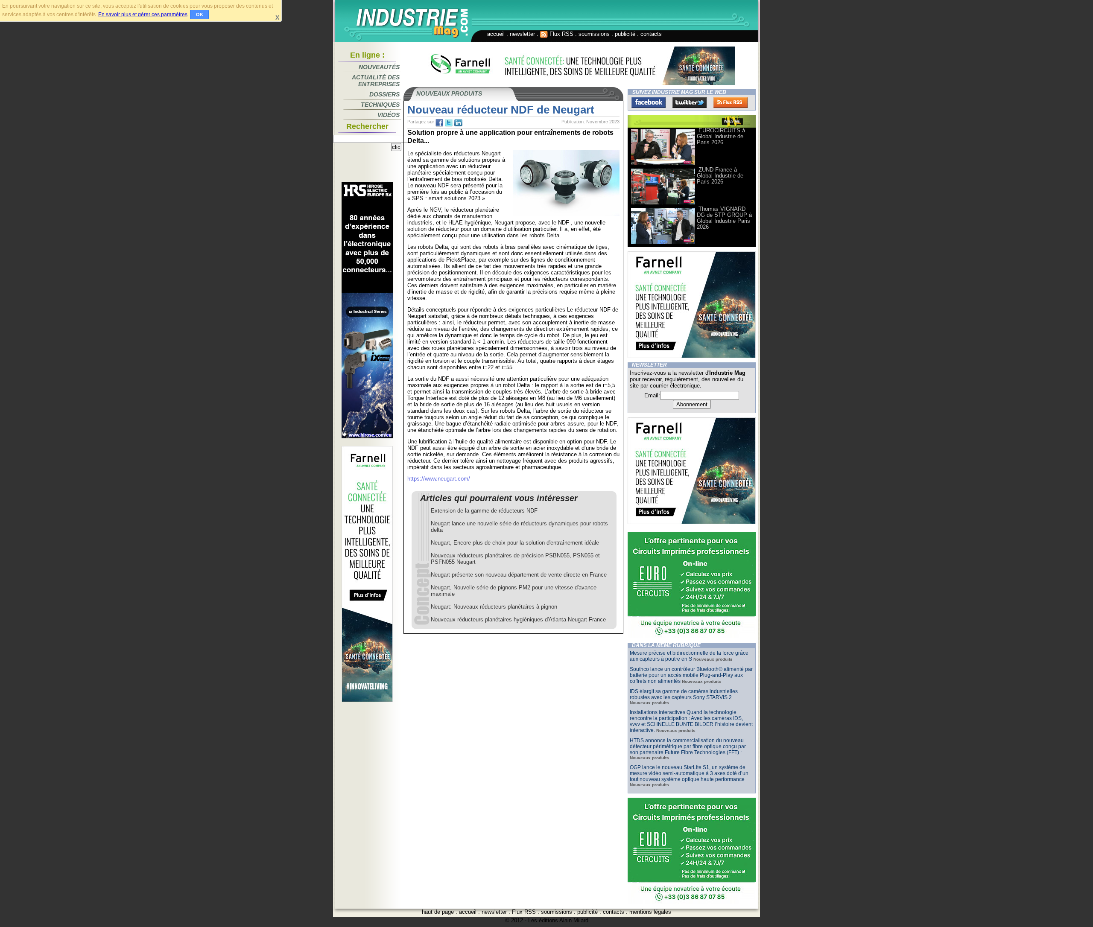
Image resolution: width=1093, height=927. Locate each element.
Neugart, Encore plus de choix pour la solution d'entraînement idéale (515, 542)
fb (439, 123)
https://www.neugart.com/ (438, 478)
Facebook (648, 102)
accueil (496, 34)
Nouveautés (379, 67)
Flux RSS (560, 34)
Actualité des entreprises (376, 80)
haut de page (438, 912)
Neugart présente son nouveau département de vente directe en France (519, 574)
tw (448, 123)
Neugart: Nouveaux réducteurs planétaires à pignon (494, 606)
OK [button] (199, 14)
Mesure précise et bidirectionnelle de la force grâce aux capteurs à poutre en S (689, 656)
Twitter (689, 102)
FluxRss (730, 102)
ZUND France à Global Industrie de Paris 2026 (720, 175)
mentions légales (650, 912)
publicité (625, 34)
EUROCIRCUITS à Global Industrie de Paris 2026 (721, 136)
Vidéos (388, 114)
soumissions (594, 34)
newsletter (522, 34)
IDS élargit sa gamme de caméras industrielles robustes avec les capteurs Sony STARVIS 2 (684, 694)
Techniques (380, 104)
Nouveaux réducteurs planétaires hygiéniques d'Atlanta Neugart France (518, 619)
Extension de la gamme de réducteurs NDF (484, 510)
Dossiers (384, 94)
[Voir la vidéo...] (663, 164)
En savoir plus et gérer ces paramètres (142, 14)
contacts (651, 34)
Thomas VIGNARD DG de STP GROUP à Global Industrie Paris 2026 (724, 218)
